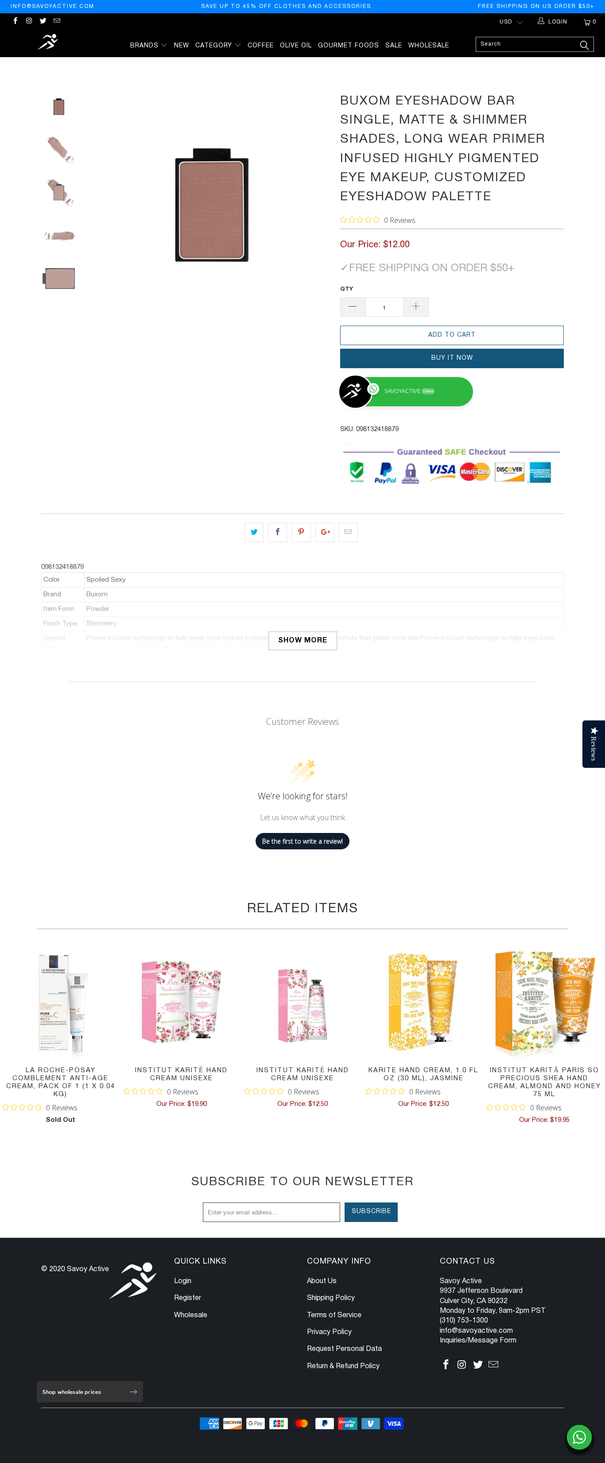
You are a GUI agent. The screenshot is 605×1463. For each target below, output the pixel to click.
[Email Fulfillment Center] (56, 21)
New (181, 46)
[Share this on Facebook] (277, 532)
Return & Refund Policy (343, 1366)
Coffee (261, 46)
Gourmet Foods (348, 46)
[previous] (103, 210)
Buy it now (452, 358)
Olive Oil (296, 46)
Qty (346, 289)
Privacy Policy (329, 1332)
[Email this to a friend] (348, 532)
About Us (322, 1281)
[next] (318, 210)
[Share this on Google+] (324, 532)
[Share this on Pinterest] (300, 532)
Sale (393, 46)
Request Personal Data (344, 1349)
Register (187, 1298)
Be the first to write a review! (302, 841)
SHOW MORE (302, 641)
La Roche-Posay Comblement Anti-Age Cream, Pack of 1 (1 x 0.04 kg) (60, 1002)
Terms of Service (334, 1315)
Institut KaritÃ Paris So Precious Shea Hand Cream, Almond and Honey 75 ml (544, 1002)
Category (214, 46)
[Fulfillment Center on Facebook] (15, 21)
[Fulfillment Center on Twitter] (43, 21)
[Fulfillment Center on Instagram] (28, 21)
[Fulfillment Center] (48, 43)
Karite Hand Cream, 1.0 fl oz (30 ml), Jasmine (423, 1002)
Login (182, 1281)
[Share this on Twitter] (254, 532)
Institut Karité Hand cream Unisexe (181, 1002)
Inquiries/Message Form (478, 1341)
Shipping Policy (331, 1298)
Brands (145, 46)
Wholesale (428, 46)
